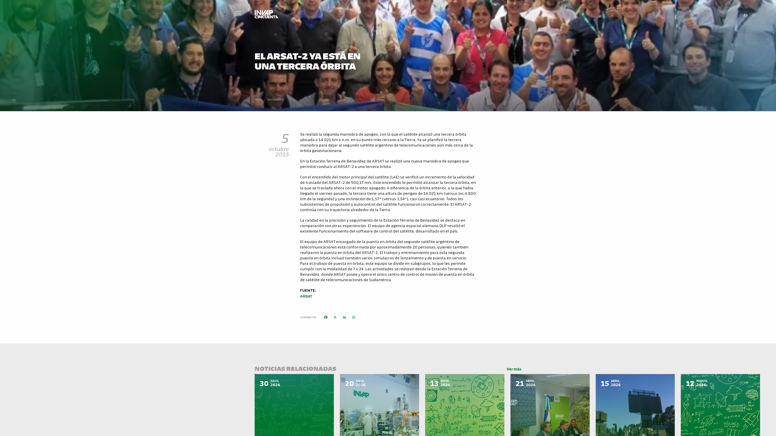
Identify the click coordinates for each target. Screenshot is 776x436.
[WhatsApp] (353, 317)
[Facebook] (325, 317)
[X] (335, 317)
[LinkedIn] (344, 317)
